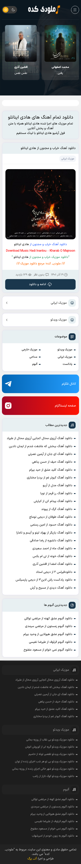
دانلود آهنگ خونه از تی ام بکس (52, 556)
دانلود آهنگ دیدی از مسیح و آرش (51, 588)
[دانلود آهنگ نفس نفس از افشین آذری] (21, 43)
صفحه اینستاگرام (65, 405)
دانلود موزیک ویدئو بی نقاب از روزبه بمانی (50, 740)
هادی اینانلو (21, 244)
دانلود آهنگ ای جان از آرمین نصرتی (50, 454)
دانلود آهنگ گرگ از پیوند (56, 509)
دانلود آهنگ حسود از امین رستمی (51, 525)
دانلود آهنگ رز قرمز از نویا (56, 493)
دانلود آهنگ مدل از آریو (57, 485)
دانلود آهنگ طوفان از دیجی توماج (50, 517)
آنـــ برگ (32, 858)
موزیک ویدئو (59, 320)
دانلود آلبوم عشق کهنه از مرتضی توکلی (48, 618)
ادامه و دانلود (37, 284)
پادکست (67, 364)
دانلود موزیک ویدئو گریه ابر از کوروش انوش (49, 747)
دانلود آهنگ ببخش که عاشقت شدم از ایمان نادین (40, 446)
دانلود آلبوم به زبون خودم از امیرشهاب (53, 836)
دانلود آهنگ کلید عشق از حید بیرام (50, 470)
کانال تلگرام (69, 384)
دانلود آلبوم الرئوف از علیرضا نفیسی (50, 642)
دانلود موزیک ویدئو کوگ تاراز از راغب (53, 776)
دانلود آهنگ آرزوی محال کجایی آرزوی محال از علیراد (39, 438)
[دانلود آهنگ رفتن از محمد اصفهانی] (60, 43)
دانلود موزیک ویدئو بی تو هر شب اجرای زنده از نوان (44, 761)
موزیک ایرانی (59, 303)
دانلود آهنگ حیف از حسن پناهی (52, 462)
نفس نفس (21, 70)
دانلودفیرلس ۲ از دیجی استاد (54, 572)
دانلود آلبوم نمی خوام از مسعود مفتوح (48, 650)
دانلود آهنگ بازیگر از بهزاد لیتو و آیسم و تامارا (44, 532)
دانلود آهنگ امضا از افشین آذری (52, 564)
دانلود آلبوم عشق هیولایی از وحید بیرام (47, 634)
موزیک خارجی (29, 350)
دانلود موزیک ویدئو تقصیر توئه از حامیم (51, 754)
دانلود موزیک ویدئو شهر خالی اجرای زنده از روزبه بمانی (43, 769)
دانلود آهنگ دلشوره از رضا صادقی (51, 540)
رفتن (60, 70)
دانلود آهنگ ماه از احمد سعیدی (52, 548)
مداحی (33, 357)
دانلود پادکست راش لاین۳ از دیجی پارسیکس (44, 580)
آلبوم (34, 364)
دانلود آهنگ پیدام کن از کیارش (53, 501)
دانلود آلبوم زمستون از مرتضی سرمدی (48, 626)
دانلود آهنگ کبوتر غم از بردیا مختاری (49, 477)
